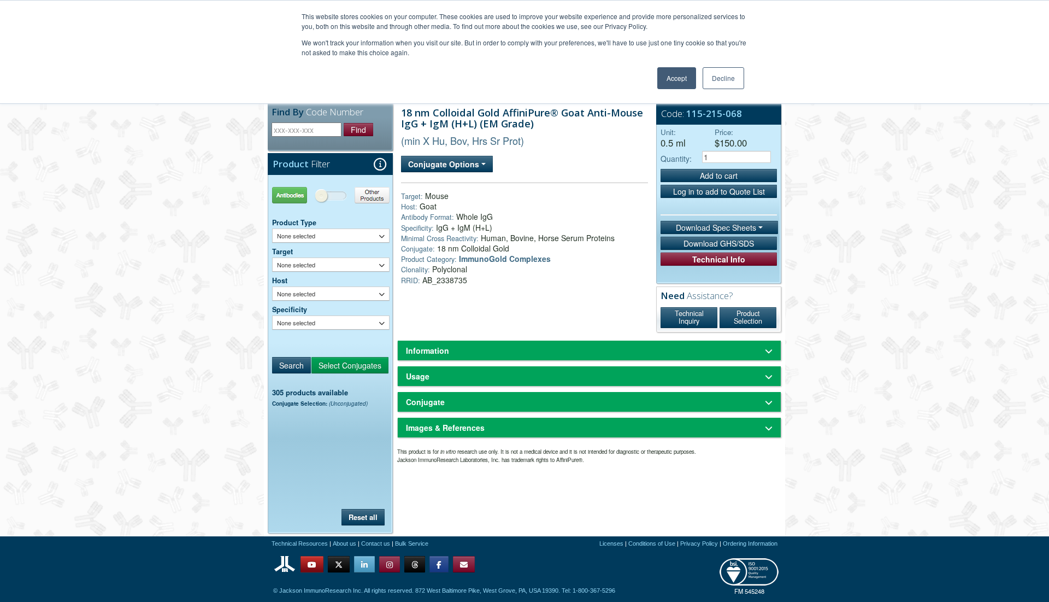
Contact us (375, 543)
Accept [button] (677, 78)
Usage (417, 376)
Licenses (611, 543)
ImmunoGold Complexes (505, 258)
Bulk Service (411, 543)
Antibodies (301, 195)
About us (344, 543)
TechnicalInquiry (689, 317)
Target (282, 251)
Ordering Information (750, 543)
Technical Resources (300, 543)
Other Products (360, 195)
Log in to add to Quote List (719, 191)
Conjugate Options (444, 164)
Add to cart (719, 175)
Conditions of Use (651, 543)
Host (279, 280)
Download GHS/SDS (718, 243)
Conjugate (425, 401)
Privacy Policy (699, 543)
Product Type (294, 222)
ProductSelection (748, 317)
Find (358, 129)
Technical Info (718, 259)
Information (427, 350)
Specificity (289, 309)
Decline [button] (723, 78)
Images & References (445, 427)
